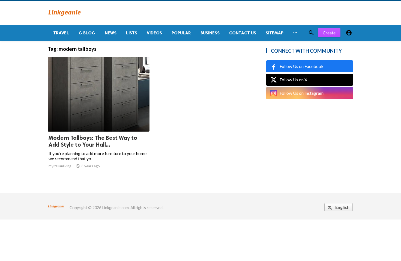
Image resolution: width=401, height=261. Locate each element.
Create (329, 32)
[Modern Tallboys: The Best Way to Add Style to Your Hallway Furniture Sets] (98, 117)
